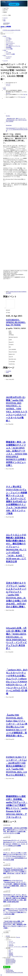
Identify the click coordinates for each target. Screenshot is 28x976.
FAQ (10, 950)
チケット (8, 40)
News (4, 55)
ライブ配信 (8, 38)
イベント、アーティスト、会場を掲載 (18, 946)
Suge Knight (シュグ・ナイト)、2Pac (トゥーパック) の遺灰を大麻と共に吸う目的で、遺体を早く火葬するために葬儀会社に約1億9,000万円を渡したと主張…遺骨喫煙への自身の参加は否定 (15, 898)
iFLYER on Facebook (10, 960)
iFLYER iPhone (9, 970)
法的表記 (11, 953)
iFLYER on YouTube (10, 962)
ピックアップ (9, 41)
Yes (7, 93)
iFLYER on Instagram (10, 961)
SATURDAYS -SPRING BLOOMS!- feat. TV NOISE (16, 322)
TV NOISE (10, 291)
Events (4, 36)
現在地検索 (8, 47)
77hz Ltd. (18, 937)
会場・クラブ (9, 44)
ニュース (5, 60)
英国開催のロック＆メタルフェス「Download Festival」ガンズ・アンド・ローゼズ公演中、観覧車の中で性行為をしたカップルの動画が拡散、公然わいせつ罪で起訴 (15, 884)
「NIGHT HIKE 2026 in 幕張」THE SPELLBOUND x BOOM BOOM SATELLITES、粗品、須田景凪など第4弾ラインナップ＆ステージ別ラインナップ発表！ (15, 925)
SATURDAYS (19, 291)
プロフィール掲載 (10, 54)
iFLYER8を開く (14, 4)
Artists (4, 50)
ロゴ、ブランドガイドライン (16, 956)
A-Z (7, 51)
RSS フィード (9, 963)
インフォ (11, 949)
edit (9, 23)
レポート (8, 58)
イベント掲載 (9, 48)
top (1, 974)
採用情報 (11, 955)
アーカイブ (8, 56)
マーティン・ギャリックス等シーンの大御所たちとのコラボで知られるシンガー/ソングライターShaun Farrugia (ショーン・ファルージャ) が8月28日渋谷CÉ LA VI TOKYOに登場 (15, 856)
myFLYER (5, 23)
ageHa (14, 291)
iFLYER (8, 936)
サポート (11, 952)
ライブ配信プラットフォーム (13, 46)
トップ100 (8, 52)
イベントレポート (10, 43)
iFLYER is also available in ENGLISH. (11, 30)
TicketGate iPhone (10, 971)
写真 (4, 20)
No (9, 93)
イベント (5, 17)
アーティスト (12, 942)
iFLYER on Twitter (10, 959)
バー (4, 19)
